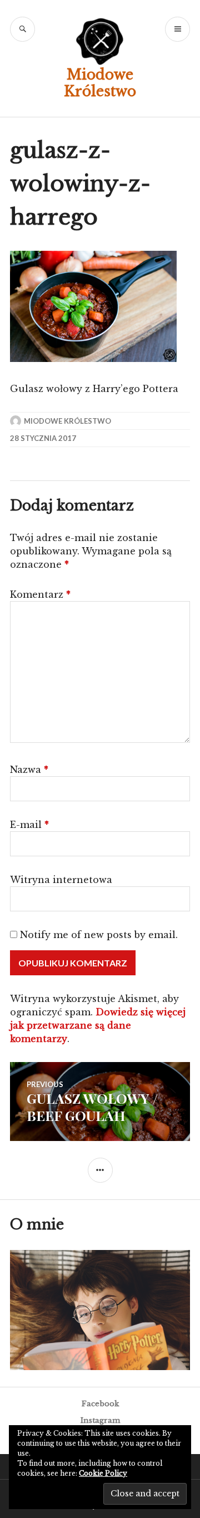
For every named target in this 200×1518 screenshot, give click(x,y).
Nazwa (29, 769)
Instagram (100, 1420)
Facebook (100, 1403)
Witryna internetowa (61, 879)
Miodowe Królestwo (100, 83)
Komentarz (40, 594)
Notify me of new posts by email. (99, 934)
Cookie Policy (103, 1473)
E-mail (29, 824)
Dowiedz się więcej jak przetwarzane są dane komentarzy (98, 1025)
